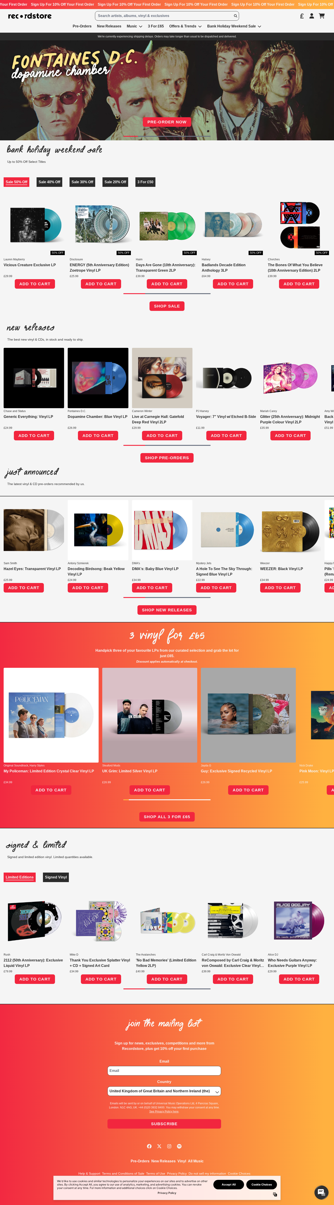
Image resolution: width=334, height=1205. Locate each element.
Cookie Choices (239, 1173)
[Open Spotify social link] (179, 1146)
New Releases (163, 1161)
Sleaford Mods (111, 765)
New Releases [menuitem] (109, 26)
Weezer (265, 563)
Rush (7, 954)
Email (164, 1061)
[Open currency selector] (302, 16)
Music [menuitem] (132, 26)
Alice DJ (273, 954)
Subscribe (164, 1124)
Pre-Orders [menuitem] (82, 26)
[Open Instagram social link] (169, 1146)
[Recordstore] (30, 16)
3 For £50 (145, 182)
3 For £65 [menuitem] (156, 26)
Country (164, 1082)
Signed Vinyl (56, 877)
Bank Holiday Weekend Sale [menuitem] (231, 26)
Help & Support (89, 1173)
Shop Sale (167, 306)
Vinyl (181, 1161)
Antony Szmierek (78, 563)
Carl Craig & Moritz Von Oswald (221, 954)
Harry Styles (37, 765)
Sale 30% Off (82, 182)
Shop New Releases (167, 610)
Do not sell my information (207, 1173)
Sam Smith (10, 563)
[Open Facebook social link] (149, 1146)
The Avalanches (146, 954)
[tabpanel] (167, 246)
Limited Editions (20, 877)
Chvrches (274, 259)
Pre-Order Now (167, 122)
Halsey (206, 259)
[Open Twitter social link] (159, 1146)
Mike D (74, 954)
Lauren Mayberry (14, 259)
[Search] (235, 16)
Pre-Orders (140, 1161)
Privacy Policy (177, 1173)
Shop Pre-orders (167, 458)
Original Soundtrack (16, 765)
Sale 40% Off (49, 182)
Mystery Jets (203, 563)
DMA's (136, 563)
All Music (196, 1161)
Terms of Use (155, 1173)
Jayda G (206, 765)
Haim (139, 259)
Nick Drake (306, 765)
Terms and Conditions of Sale (123, 1173)
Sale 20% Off (115, 182)
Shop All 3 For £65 (167, 817)
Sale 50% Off (16, 182)
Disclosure (76, 259)
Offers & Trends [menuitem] (182, 26)
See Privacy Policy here (164, 1111)
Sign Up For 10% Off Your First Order (62, 4)
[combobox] (167, 16)
